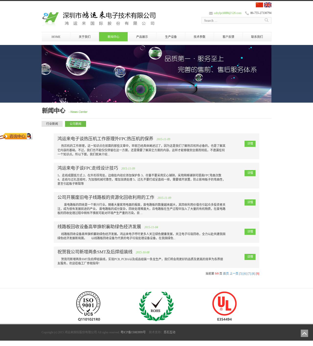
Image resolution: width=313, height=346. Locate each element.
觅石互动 (169, 332)
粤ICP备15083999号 (133, 332)
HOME (56, 37)
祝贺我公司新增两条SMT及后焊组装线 (95, 251)
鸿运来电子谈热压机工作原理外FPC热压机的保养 (105, 138)
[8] (253, 273)
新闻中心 (113, 37)
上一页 (234, 273)
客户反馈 (228, 37)
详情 (250, 143)
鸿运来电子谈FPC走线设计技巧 (87, 168)
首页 (226, 273)
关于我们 (84, 37)
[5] (241, 273)
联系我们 (257, 37)
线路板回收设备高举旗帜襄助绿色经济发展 (99, 226)
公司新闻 (75, 124)
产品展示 (142, 37)
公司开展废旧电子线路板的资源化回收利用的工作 (105, 197)
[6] (245, 273)
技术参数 (199, 37)
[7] (249, 273)
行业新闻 (52, 124)
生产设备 (171, 37)
